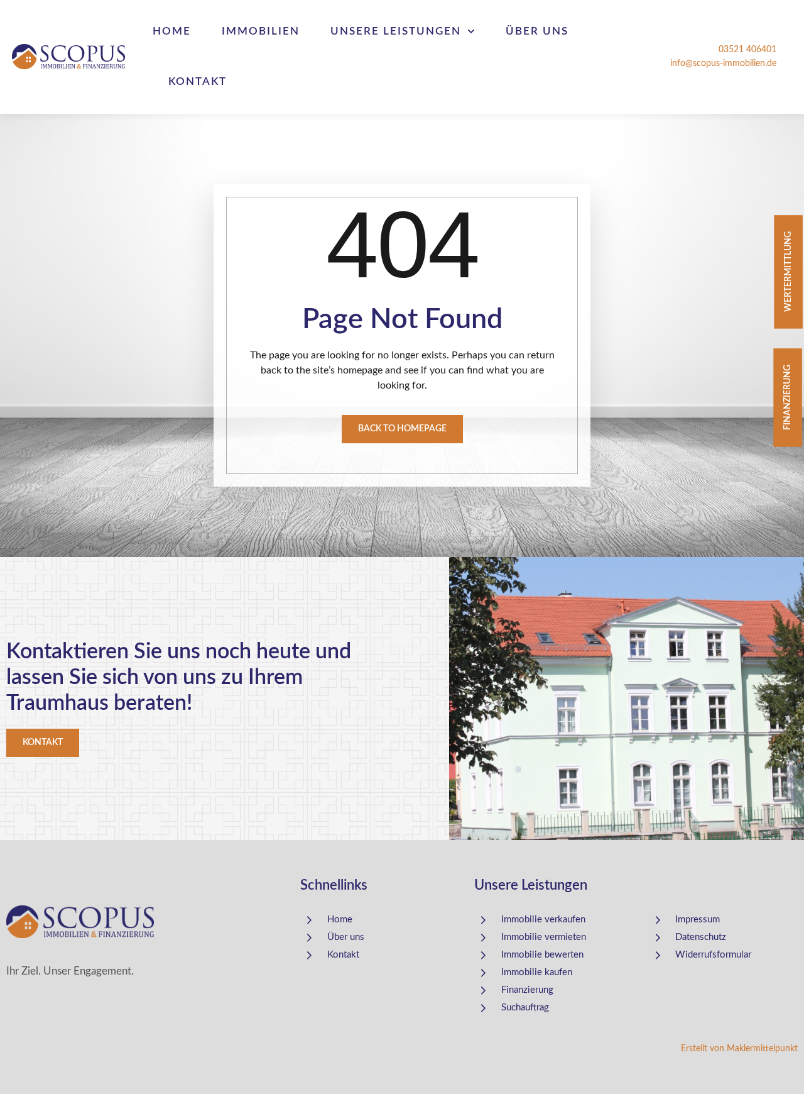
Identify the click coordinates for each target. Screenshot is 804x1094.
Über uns (537, 31)
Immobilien (261, 31)
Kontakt (197, 81)
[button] (27, 1066)
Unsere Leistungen (395, 31)
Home (172, 31)
